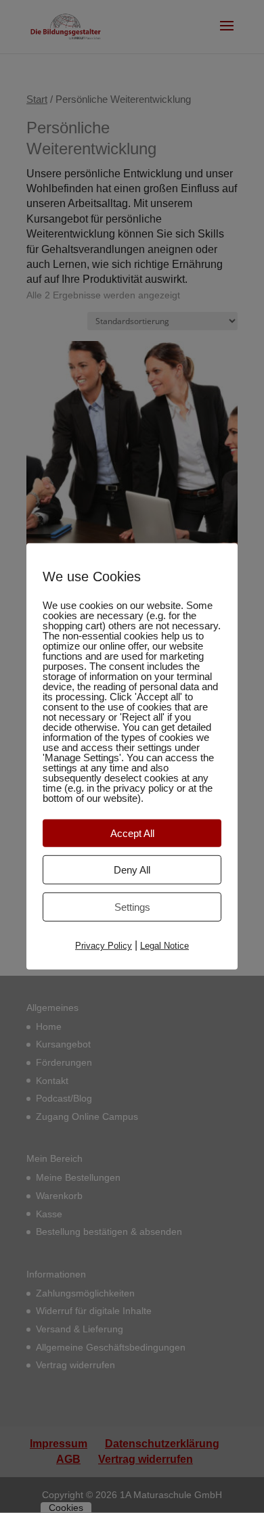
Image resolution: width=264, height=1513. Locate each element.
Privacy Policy (103, 946)
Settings (132, 907)
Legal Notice (164, 946)
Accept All (132, 833)
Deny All (132, 870)
